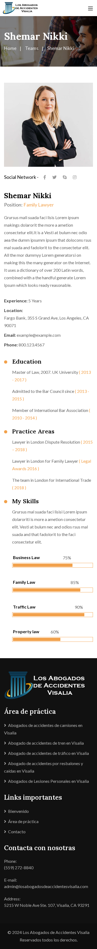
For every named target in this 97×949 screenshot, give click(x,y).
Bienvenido (18, 811)
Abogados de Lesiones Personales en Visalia (48, 781)
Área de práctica (23, 821)
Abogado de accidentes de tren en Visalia (46, 742)
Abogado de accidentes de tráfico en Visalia (48, 753)
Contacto (17, 831)
